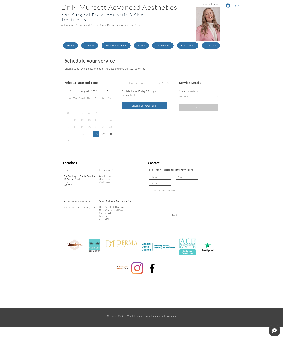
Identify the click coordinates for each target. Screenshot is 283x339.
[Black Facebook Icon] (152, 268)
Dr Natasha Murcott (209, 3)
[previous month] (71, 91)
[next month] (108, 91)
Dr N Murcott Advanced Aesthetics (119, 7)
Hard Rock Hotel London (111, 207)
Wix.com (171, 315)
